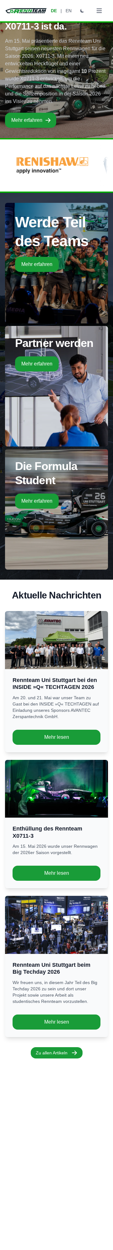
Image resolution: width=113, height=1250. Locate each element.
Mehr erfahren (26, 120)
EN (69, 10)
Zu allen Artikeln (51, 1052)
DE (54, 10)
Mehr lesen (56, 737)
